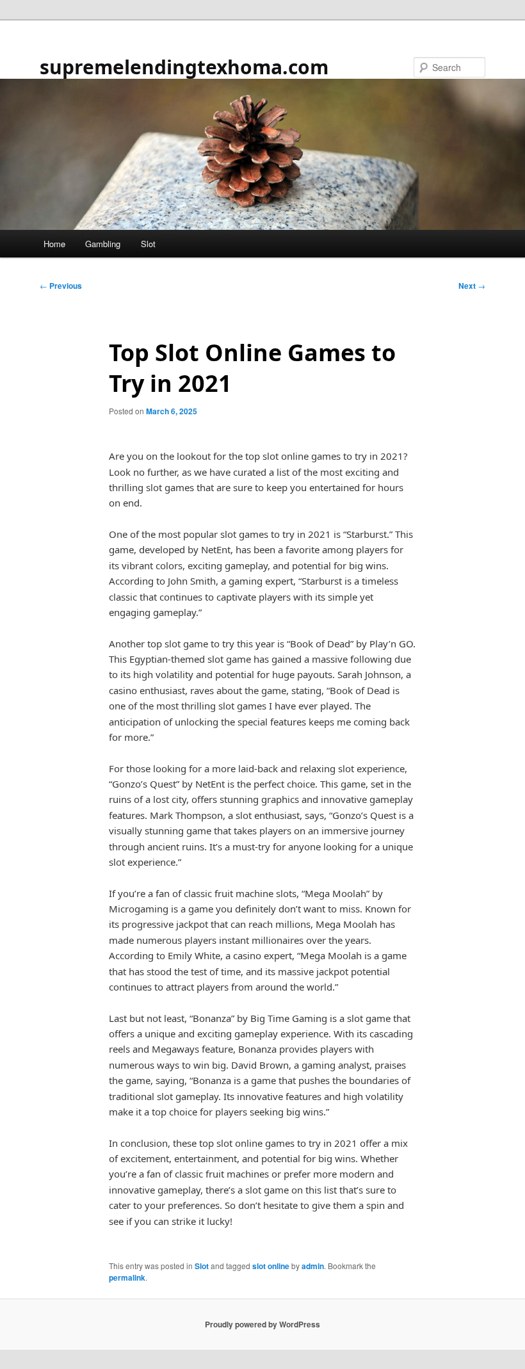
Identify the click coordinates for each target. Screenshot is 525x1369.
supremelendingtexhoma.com (184, 67)
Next (471, 285)
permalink (127, 1277)
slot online (270, 1266)
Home (54, 244)
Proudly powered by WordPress (262, 1324)
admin (313, 1266)
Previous (61, 285)
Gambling (102, 244)
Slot (148, 244)
